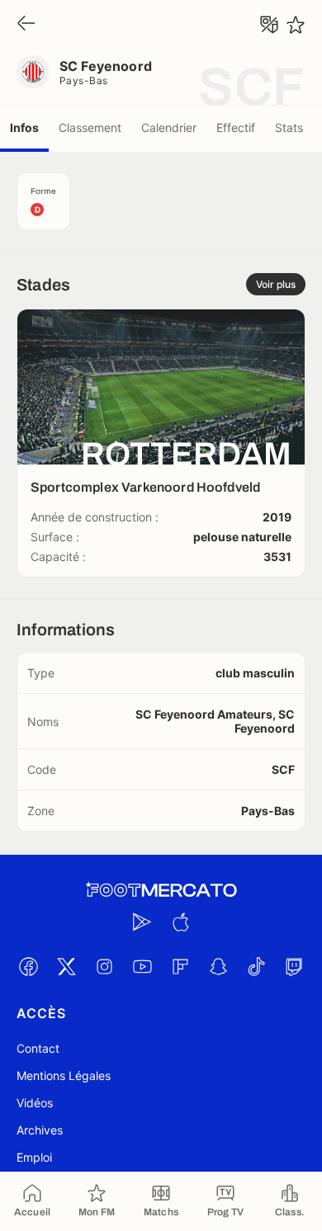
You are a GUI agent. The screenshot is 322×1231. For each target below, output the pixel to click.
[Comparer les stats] (269, 25)
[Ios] (180, 921)
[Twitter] (66, 966)
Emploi (34, 1157)
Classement (90, 127)
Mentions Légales (64, 1075)
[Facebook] (28, 966)
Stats (289, 127)
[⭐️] (295, 25)
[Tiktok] (256, 966)
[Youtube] (142, 966)
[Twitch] (294, 966)
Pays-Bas (83, 80)
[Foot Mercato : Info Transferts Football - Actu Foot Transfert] (161, 890)
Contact (38, 1048)
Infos (24, 127)
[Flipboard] (180, 966)
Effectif (235, 127)
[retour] (26, 24)
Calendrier (169, 127)
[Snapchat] (218, 966)
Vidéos (35, 1103)
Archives (40, 1130)
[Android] (142, 921)
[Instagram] (104, 966)
